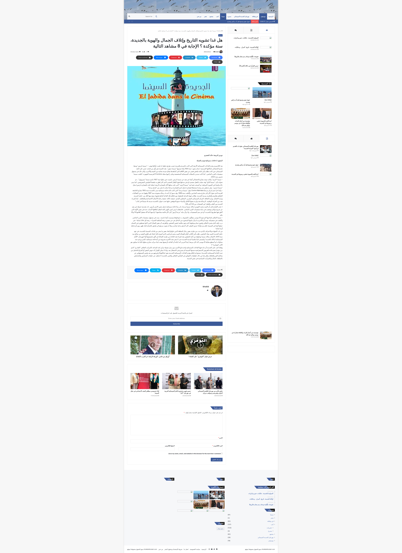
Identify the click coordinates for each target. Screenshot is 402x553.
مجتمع (211, 16)
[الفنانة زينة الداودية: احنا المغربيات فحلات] (217, 514)
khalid (217, 52)
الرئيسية (271, 16)
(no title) (268, 100)
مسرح (270, 531)
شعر (205, 16)
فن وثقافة (255, 16)
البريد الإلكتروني (217, 446)
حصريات (269, 528)
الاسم (220, 438)
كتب (217, 16)
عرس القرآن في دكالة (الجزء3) (248, 66)
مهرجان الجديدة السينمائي (241, 16)
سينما (223, 16)
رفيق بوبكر (220, 528)
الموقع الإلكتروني (170, 446)
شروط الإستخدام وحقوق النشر (173, 549)
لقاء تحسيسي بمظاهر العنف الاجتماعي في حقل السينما (145, 392)
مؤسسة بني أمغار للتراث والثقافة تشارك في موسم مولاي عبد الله (242, 123)
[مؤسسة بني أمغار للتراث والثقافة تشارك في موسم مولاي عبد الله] (240, 113)
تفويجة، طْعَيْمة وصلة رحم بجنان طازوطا (246, 56)
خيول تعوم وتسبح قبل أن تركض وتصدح (246, 165)
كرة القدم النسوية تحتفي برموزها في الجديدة (237, 21)
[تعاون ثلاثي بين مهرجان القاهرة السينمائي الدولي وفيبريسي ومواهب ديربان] (208, 381)
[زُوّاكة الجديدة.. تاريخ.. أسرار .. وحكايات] (266, 50)
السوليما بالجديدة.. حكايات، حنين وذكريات (246, 38)
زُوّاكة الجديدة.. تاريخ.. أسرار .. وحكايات (246, 47)
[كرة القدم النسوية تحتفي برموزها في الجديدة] (262, 113)
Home (219, 31)
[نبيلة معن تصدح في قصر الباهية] (201, 514)
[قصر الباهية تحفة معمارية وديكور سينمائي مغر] (185, 504)
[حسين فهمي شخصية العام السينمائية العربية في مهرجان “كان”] (176, 381)
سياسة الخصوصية (195, 549)
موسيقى (263, 16)
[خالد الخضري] (272, 6)
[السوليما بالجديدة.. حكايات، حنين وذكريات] (266, 41)
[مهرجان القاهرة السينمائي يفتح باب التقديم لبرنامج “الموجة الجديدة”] (266, 149)
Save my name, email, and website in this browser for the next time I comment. (194, 453)
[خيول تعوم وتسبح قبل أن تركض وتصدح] (240, 92)
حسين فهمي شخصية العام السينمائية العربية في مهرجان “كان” (177, 392)
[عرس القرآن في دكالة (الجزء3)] (266, 69)
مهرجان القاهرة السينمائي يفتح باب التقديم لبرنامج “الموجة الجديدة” (245, 147)
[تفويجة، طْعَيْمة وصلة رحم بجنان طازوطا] (266, 59)
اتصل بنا (186, 549)
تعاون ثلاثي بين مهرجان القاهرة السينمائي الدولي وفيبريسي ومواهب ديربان (210, 392)
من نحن (199, 16)
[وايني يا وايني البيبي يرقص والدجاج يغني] (185, 514)
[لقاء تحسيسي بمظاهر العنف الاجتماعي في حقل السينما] (144, 381)
